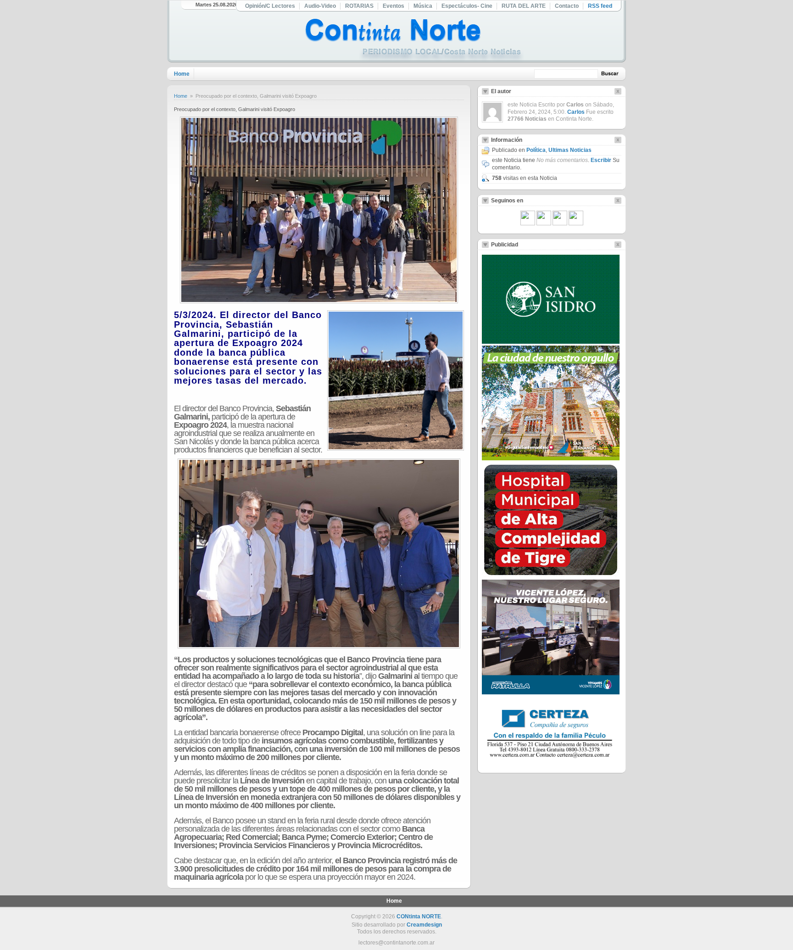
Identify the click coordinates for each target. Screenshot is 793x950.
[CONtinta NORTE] (414, 40)
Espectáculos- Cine (466, 6)
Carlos (576, 112)
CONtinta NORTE (418, 916)
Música (422, 6)
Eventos (393, 6)
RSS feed (600, 6)
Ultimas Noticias (570, 150)
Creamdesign (424, 925)
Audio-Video (320, 6)
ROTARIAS (359, 6)
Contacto (567, 6)
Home (182, 74)
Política (536, 150)
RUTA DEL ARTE (524, 6)
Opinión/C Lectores (270, 6)
